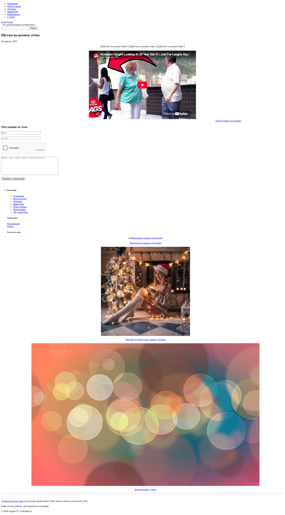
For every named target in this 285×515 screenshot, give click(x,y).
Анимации (12, 3)
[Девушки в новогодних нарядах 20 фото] (145, 335)
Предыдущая (222, 121)
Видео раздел (20, 199)
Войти (10, 226)
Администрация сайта (12, 501)
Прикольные (13, 14)
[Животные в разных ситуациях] (146, 238)
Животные (12, 11)
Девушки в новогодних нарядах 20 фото (145, 339)
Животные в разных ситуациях (145, 243)
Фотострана (7, 22)
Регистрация (13, 223)
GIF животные (20, 212)
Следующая (235, 121)
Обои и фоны (14, 6)
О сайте (11, 17)
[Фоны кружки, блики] (145, 485)
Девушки (11, 9)
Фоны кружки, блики (145, 489)
